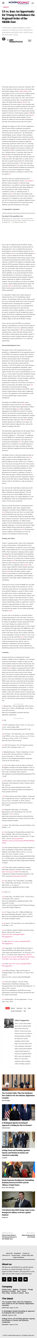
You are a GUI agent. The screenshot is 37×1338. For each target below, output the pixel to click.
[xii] (18, 409)
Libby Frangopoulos (16, 41)
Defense (13, 1008)
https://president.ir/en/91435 (19, 876)
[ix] (13, 253)
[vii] (19, 183)
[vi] (9, 174)
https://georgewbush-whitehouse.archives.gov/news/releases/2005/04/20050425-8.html (18, 841)
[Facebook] (4, 47)
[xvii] (22, 529)
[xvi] (3, 512)
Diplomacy (5, 1147)
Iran (25, 1008)
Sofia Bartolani (6, 1128)
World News (5, 1177)
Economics (19, 1008)
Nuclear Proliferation (16, 1011)
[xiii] (25, 420)
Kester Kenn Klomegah (8, 1187)
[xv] (31, 457)
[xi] (32, 385)
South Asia (5, 1089)
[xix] (13, 560)
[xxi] (27, 565)
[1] (29, 113)
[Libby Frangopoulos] (4, 39)
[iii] (11, 150)
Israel (29, 1008)
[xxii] (8, 571)
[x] (20, 330)
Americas (6, 7)
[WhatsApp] (13, 47)
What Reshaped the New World (28, 1236)
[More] (31, 47)
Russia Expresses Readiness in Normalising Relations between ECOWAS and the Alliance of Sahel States (18, 1182)
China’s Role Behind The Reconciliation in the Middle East (9, 1237)
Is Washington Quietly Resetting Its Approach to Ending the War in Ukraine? (17, 1124)
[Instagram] (9, 1279)
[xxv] (9, 668)
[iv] (7, 156)
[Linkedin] (18, 47)
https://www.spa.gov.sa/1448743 (11, 872)
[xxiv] (22, 637)
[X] (8, 47)
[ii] (31, 139)
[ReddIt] (22, 47)
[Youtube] (25, 1279)
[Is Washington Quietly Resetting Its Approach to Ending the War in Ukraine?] (18, 1112)
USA (25, 1011)
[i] (33, 115)
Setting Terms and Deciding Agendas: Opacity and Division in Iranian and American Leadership (16, 1152)
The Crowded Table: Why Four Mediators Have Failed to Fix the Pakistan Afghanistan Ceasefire (18, 1095)
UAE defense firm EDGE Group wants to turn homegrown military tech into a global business (18, 1212)
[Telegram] (27, 47)
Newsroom (5, 1217)
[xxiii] (10, 610)
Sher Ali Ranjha (6, 1100)
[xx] (24, 565)
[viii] (12, 194)
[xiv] (20, 442)
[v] (17, 165)
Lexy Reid (4, 1157)
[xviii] (7, 556)
